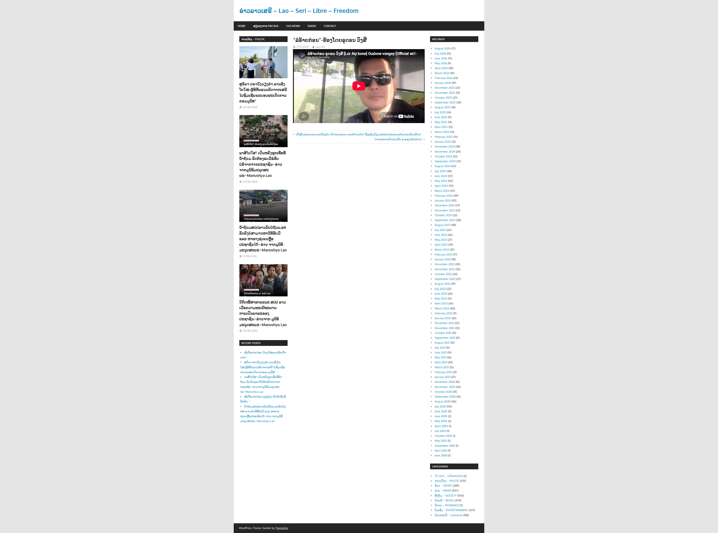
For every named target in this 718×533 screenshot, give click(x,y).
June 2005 (441, 416)
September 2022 (445, 279)
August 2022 (442, 284)
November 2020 (445, 387)
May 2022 (441, 298)
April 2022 (441, 303)
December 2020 (445, 382)
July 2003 (440, 431)
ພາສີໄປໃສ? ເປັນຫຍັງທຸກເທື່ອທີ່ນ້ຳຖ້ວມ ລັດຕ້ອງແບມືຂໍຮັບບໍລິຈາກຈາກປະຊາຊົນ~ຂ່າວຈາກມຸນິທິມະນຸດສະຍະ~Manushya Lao (262, 164)
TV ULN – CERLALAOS (449, 476)
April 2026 (441, 68)
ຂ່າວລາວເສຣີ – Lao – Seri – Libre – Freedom (299, 10)
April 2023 (441, 244)
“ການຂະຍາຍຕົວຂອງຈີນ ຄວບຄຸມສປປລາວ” (398, 139)
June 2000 (441, 455)
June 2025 (441, 117)
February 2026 (444, 78)
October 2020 (443, 391)
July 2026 (440, 53)
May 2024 (441, 181)
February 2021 (443, 372)
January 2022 (443, 318)
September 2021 (445, 338)
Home (242, 25)
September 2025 (445, 102)
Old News (293, 25)
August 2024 (443, 166)
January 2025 (443, 141)
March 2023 (442, 249)
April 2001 (441, 450)
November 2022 (445, 269)
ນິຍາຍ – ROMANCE (447, 505)
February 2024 (444, 195)
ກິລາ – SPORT (443, 485)
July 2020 (440, 406)
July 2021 (440, 347)
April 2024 (441, 186)
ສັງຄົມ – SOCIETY (445, 495)
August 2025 (443, 107)
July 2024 (440, 171)
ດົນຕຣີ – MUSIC (444, 500)
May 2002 (441, 440)
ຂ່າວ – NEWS (443, 490)
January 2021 (442, 377)
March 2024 (442, 191)
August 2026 (443, 48)
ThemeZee (281, 528)
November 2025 (445, 92)
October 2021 (443, 333)
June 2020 (441, 411)
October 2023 (443, 215)
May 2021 (440, 357)
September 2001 (445, 445)
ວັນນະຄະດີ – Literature (448, 515)
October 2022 (443, 274)
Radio (312, 25)
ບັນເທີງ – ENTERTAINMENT (451, 510)
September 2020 (445, 396)
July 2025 (440, 112)
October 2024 (443, 156)
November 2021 (444, 328)
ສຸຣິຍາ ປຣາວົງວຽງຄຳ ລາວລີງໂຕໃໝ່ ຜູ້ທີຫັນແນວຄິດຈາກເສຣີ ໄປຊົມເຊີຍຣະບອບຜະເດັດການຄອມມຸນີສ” (262, 367)
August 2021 (442, 342)
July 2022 (440, 289)
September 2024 (445, 161)
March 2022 (442, 308)
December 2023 (445, 205)
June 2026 (441, 58)
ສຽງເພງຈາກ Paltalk (265, 25)
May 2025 (441, 122)
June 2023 (441, 235)
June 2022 (441, 293)
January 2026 (443, 83)
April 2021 (441, 362)
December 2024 (445, 146)
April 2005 (441, 426)
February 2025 (444, 137)
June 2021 (441, 352)
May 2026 (441, 63)
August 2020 (443, 401)
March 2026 (442, 73)
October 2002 (443, 436)
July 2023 (440, 230)
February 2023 (443, 254)
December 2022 (445, 264)
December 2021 (444, 323)
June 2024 (441, 176)
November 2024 (445, 151)
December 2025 (445, 87)
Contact (330, 25)
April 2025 (441, 127)
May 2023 (441, 239)
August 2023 (442, 225)
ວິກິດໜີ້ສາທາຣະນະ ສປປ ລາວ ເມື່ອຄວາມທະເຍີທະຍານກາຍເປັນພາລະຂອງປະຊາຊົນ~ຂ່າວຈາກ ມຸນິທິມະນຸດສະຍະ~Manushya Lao (263, 313)
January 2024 (443, 200)
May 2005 (441, 421)
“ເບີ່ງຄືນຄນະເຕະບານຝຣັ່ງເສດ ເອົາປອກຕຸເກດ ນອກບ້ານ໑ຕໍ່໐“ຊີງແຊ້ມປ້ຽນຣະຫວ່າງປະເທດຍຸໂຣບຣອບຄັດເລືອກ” (358, 134)
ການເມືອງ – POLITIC (253, 39)
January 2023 (443, 259)
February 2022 (443, 313)
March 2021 (442, 367)
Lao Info (320, 46)
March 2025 (442, 132)
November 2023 (445, 210)
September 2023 (445, 220)
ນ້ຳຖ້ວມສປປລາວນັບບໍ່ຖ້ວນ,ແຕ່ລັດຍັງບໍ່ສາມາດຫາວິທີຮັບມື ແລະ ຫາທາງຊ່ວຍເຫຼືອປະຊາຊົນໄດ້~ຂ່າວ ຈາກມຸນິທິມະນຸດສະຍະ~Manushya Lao (263, 238)
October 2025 (443, 97)
